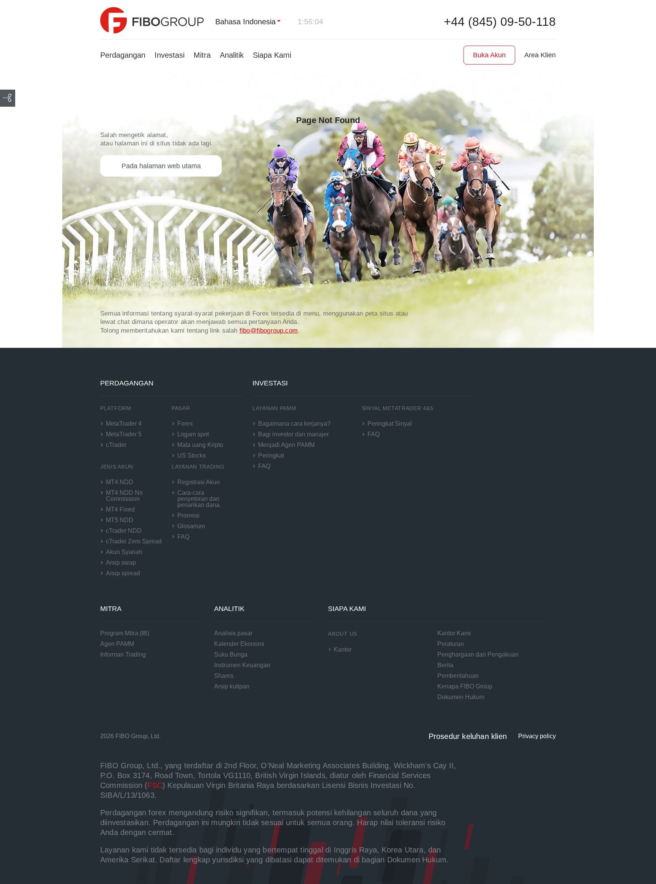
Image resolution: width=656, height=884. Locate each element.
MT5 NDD (119, 520)
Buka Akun (489, 55)
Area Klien (540, 55)
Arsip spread (123, 573)
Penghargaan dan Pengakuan (478, 654)
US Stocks (191, 455)
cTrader (116, 445)
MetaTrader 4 (124, 423)
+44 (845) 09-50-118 (500, 22)
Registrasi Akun (198, 482)
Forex (185, 423)
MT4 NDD (119, 482)
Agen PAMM (117, 644)
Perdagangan (122, 55)
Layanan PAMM (274, 408)
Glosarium (191, 526)
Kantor (343, 649)
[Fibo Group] (152, 20)
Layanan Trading (198, 467)
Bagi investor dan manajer (293, 434)
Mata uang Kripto (200, 445)
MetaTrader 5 (124, 434)
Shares (223, 675)
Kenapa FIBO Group (464, 686)
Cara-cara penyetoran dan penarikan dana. (199, 498)
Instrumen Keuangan (242, 665)
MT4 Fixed (120, 509)
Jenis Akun (116, 467)
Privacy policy (537, 736)
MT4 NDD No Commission (124, 495)
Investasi (169, 55)
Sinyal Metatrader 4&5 (398, 408)
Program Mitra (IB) (124, 633)
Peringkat (271, 455)
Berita (445, 665)
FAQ (183, 537)
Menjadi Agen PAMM (286, 445)
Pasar (181, 408)
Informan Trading (123, 654)
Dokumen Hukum (460, 697)
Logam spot (193, 434)
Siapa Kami (272, 55)
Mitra (202, 55)
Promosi (188, 515)
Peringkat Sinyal (389, 423)
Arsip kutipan (231, 686)
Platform (115, 408)
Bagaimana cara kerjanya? (294, 423)
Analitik (232, 55)
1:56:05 (310, 21)
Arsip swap (121, 562)
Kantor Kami (454, 633)
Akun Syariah (124, 552)
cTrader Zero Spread (134, 541)
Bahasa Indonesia (245, 21)
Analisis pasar (233, 633)
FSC (154, 785)
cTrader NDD (124, 530)
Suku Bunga (231, 654)
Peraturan (450, 644)
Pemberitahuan (458, 675)
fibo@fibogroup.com (269, 330)
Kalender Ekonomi (239, 644)
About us (342, 634)
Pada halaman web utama (161, 166)
